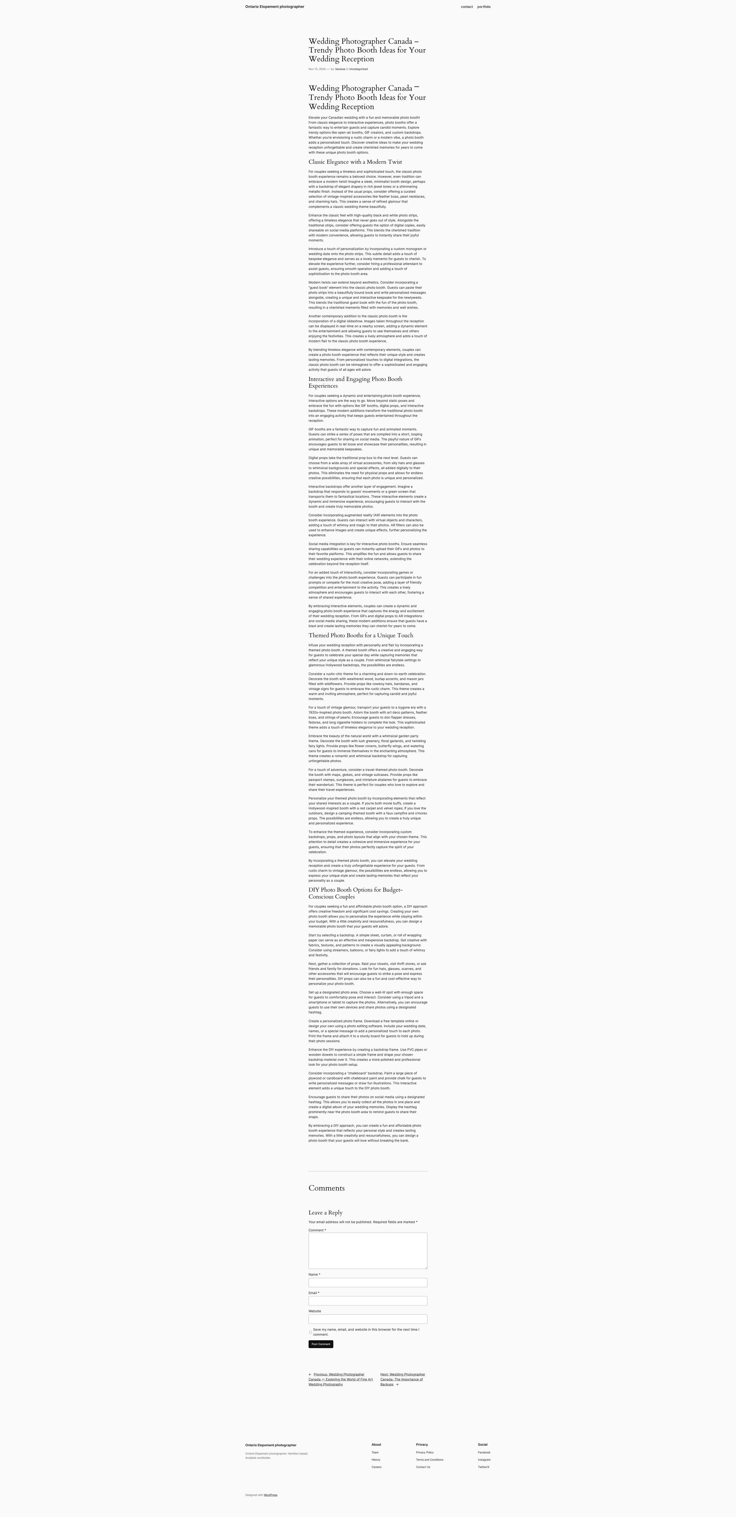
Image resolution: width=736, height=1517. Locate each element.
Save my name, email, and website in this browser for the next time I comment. (366, 1332)
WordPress (270, 1494)
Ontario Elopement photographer (274, 6)
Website (315, 1311)
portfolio (484, 7)
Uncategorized (358, 69)
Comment (317, 1230)
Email (314, 1293)
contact (467, 7)
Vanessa (340, 69)
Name (314, 1274)
